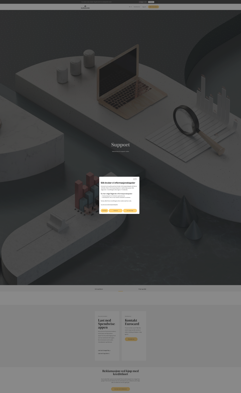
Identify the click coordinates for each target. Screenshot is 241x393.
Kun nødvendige (130, 210)
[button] (135, 179)
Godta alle (116, 210)
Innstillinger (104, 210)
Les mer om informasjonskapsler (109, 204)
